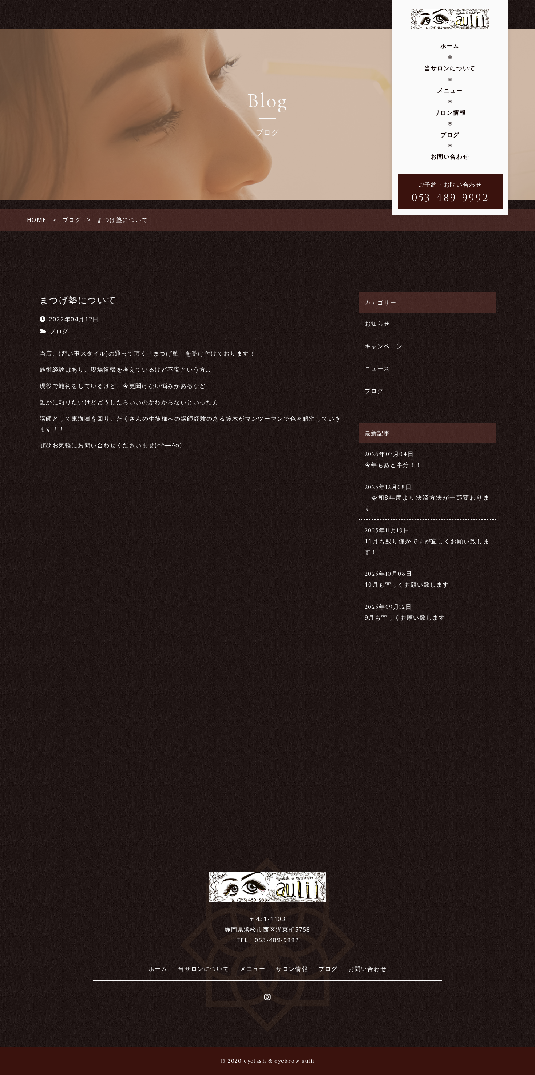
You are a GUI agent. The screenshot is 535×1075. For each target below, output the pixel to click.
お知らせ (377, 324)
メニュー (450, 90)
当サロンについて (450, 68)
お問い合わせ (450, 156)
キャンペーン (384, 346)
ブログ (450, 134)
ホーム (450, 45)
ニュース (377, 368)
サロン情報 (450, 112)
